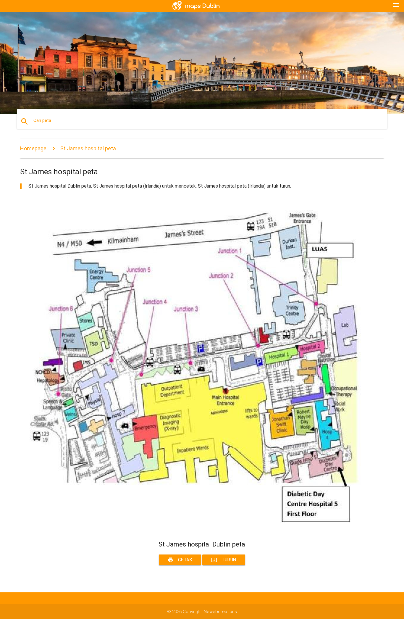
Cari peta (42, 120)
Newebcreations (220, 611)
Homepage (33, 148)
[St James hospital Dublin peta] (197, 529)
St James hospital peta (88, 148)
